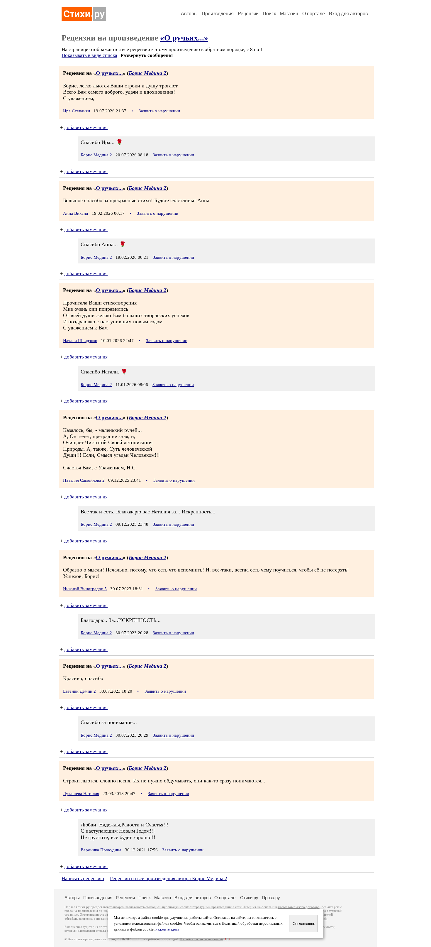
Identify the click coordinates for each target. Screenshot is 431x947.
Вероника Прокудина (101, 850)
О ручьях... (109, 73)
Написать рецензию (83, 878)
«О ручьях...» (184, 37)
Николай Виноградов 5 (85, 588)
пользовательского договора (298, 907)
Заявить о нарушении (159, 111)
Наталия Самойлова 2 (84, 480)
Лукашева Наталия (81, 793)
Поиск (269, 13)
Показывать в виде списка (89, 55)
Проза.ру (271, 897)
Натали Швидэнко (80, 340)
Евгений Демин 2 (79, 691)
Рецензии (248, 13)
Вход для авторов (348, 13)
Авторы (189, 13)
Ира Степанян (76, 111)
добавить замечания (86, 127)
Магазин (289, 13)
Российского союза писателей (201, 939)
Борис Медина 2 (147, 73)
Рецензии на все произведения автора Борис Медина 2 (168, 878)
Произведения (218, 13)
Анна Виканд (75, 213)
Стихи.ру (249, 897)
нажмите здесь (167, 929)
